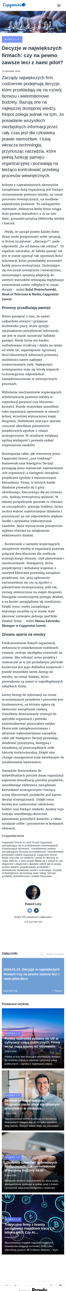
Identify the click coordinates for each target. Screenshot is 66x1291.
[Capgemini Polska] (14, 8)
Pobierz (58, 991)
